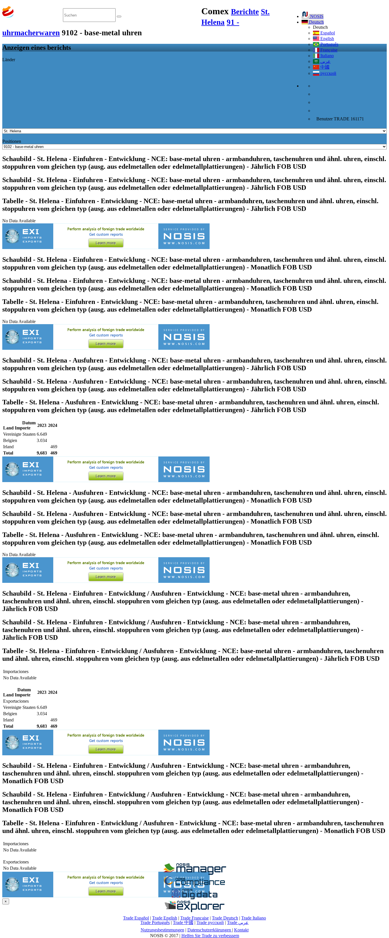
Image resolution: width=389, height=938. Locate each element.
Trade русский (210, 922)
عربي (325, 61)
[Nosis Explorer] (194, 910)
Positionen (11, 141)
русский (327, 73)
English (326, 38)
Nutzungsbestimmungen (162, 929)
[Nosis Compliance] (194, 885)
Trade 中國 (183, 922)
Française (328, 50)
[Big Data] (194, 898)
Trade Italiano (253, 918)
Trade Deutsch (225, 918)
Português (328, 44)
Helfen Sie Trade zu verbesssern (210, 935)
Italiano (326, 55)
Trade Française (194, 918)
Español (327, 32)
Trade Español (136, 918)
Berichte (245, 11)
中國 (324, 67)
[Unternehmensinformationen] (194, 873)
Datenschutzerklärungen (209, 929)
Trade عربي (238, 922)
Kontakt (241, 929)
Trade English (164, 918)
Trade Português (155, 922)
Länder (8, 59)
